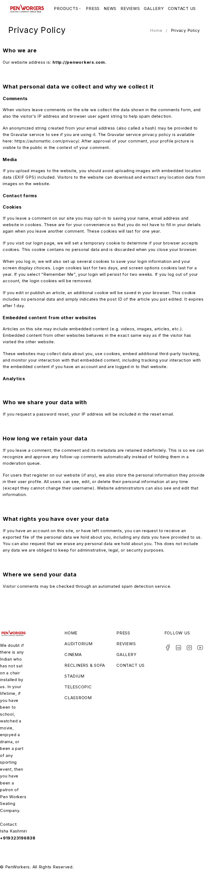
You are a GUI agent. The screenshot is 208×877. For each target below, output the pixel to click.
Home (156, 30)
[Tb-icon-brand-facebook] (167, 647)
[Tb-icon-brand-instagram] (189, 647)
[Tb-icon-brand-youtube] (200, 647)
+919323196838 (17, 838)
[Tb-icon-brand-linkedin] (178, 647)
